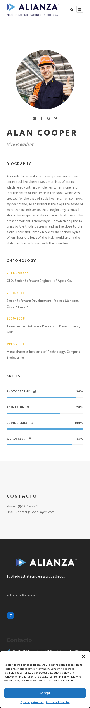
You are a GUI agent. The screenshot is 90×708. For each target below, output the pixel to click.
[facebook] (41, 119)
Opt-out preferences (32, 702)
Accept (45, 693)
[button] (83, 656)
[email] (34, 119)
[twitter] (55, 119)
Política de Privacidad (58, 702)
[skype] (48, 119)
